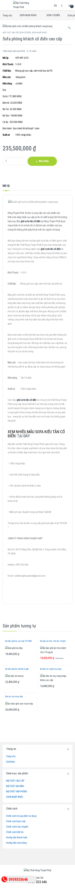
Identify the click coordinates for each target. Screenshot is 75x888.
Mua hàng (43, 161)
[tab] (6, 187)
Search (56, 5)
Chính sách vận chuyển (17, 826)
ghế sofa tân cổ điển (30, 221)
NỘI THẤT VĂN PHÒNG (16, 791)
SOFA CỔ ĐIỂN (53, 15)
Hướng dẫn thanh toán (16, 837)
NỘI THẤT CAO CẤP (10, 32)
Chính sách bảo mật (15, 821)
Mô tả (6, 185)
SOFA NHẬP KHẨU (28, 15)
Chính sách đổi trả (14, 832)
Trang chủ (7, 15)
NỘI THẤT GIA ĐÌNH (15, 786)
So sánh (32, 51)
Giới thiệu (10, 761)
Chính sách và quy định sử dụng (21, 816)
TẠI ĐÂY (23, 436)
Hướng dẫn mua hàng (16, 842)
